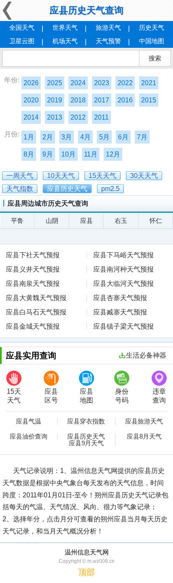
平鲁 (17, 220)
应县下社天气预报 (33, 255)
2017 (101, 100)
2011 (101, 117)
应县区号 (51, 396)
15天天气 (14, 396)
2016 (125, 100)
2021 (148, 82)
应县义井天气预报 (33, 269)
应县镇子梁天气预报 (123, 326)
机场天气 (65, 40)
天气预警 (108, 40)
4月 (85, 137)
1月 (29, 137)
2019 (54, 100)
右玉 (121, 220)
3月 (66, 137)
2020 (31, 100)
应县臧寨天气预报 (120, 312)
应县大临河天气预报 (123, 283)
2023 (101, 82)
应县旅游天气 (144, 421)
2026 (31, 82)
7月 (142, 137)
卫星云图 (21, 40)
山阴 (52, 220)
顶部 (86, 572)
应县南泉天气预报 (33, 283)
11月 (90, 154)
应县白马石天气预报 (36, 312)
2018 (78, 100)
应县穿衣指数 (86, 421)
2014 (31, 117)
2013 (54, 117)
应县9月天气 (86, 443)
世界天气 (65, 27)
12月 (113, 154)
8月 (29, 154)
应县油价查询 (28, 436)
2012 (78, 117)
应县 (86, 220)
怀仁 (155, 220)
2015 (148, 100)
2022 (125, 82)
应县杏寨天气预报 (120, 297)
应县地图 (86, 396)
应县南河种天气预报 (123, 269)
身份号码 (121, 396)
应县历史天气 (86, 436)
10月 (68, 154)
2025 (54, 82)
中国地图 (151, 40)
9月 (47, 154)
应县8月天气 (144, 436)
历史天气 (151, 27)
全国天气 (21, 27)
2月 (47, 137)
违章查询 (159, 396)
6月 (123, 137)
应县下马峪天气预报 (123, 255)
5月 (104, 137)
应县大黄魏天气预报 (36, 297)
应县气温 (28, 421)
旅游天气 (108, 27)
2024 (78, 82)
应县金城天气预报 (33, 326)
